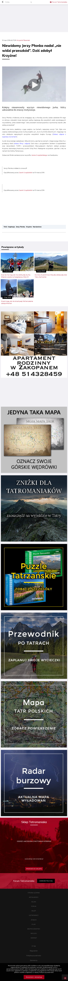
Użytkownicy (34, 915)
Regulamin (34, 951)
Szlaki (33, 902)
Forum (33, 906)
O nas (34, 946)
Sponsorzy (33, 960)
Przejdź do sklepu (34, 869)
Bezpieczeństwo (33, 929)
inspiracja (11, 227)
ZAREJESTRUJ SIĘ (46, 881)
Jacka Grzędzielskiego (39, 155)
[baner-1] (34, 377)
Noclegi (34, 933)
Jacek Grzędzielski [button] (25, 172)
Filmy (34, 924)
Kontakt (34, 938)
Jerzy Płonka (20, 227)
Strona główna (34, 893)
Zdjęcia (33, 920)
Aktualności (33, 897)
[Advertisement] (34, 18)
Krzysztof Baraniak (23, 40)
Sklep (34, 911)
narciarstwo (37, 227)
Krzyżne (29, 227)
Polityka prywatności (33, 955)
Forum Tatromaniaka (59, 2)
